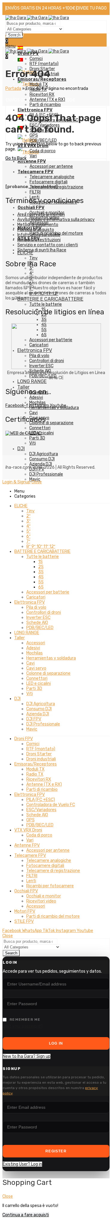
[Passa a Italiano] (27, 140)
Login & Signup (16, 482)
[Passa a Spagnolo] (20, 48)
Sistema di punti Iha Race (41, 250)
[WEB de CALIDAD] (23, 433)
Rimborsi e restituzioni (39, 239)
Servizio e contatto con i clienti (47, 244)
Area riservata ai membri (41, 214)
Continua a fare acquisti (25, 1214)
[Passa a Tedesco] (28, 84)
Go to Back (16, 158)
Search (11, 953)
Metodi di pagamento (37, 224)
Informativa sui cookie (38, 234)
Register (56, 1151)
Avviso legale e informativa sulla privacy (56, 219)
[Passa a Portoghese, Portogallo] (20, 60)
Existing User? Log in (22, 1164)
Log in (56, 1043)
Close (36, 482)
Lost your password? (23, 1026)
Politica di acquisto (35, 229)
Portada (13, 88)
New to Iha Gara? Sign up (26, 1056)
